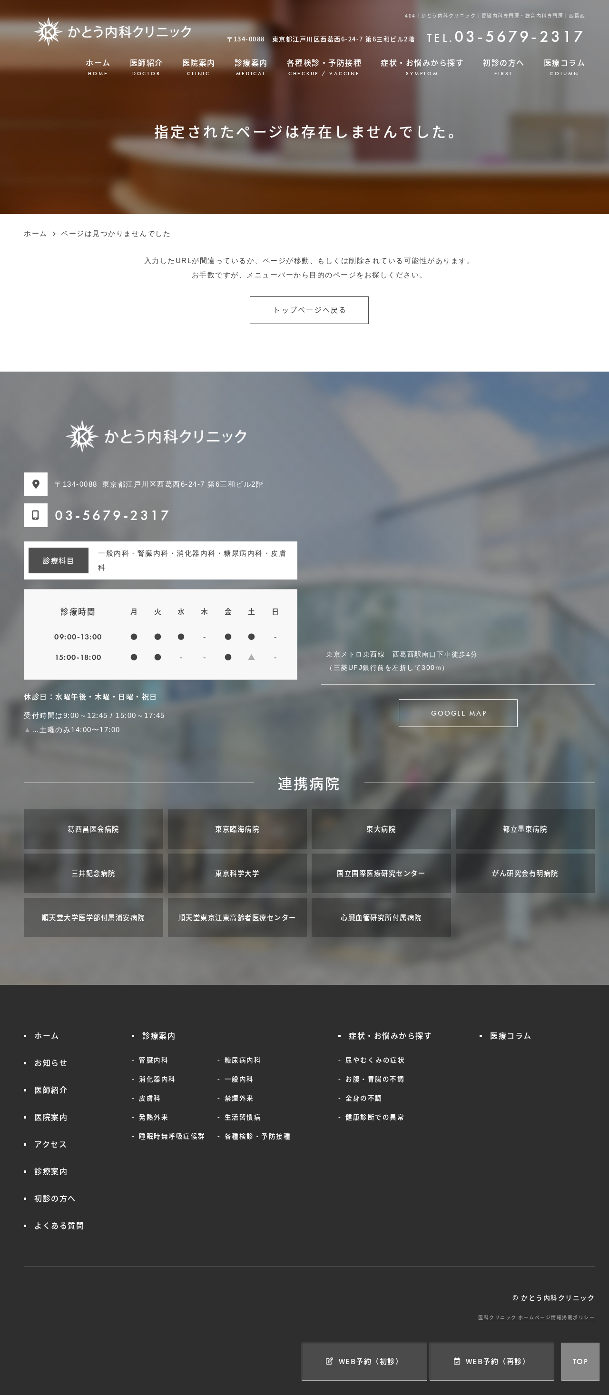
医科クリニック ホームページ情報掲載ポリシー (536, 1317)
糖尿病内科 (243, 1059)
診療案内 (251, 66)
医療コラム (565, 66)
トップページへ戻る (310, 310)
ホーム (98, 66)
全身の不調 (364, 1097)
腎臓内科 (153, 1059)
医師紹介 (146, 66)
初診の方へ (504, 66)
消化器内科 (157, 1078)
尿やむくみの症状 (375, 1059)
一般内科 (239, 1078)
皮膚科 (150, 1097)
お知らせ (51, 1062)
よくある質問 (59, 1225)
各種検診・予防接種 (324, 66)
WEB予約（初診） (371, 1361)
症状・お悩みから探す (422, 66)
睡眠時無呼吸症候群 (172, 1135)
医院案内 (199, 66)
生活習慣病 (243, 1116)
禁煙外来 (239, 1097)
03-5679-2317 (113, 515)
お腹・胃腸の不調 (374, 1078)
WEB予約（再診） (498, 1361)
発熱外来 (153, 1116)
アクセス (50, 1143)
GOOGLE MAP (459, 713)
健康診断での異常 (374, 1116)
